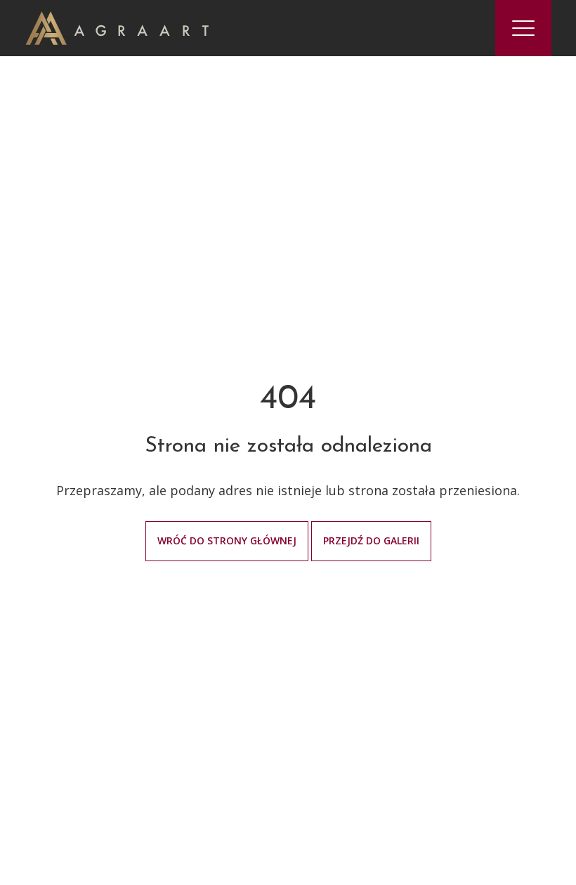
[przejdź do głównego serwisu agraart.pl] (117, 26)
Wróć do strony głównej (226, 540)
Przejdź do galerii (371, 540)
